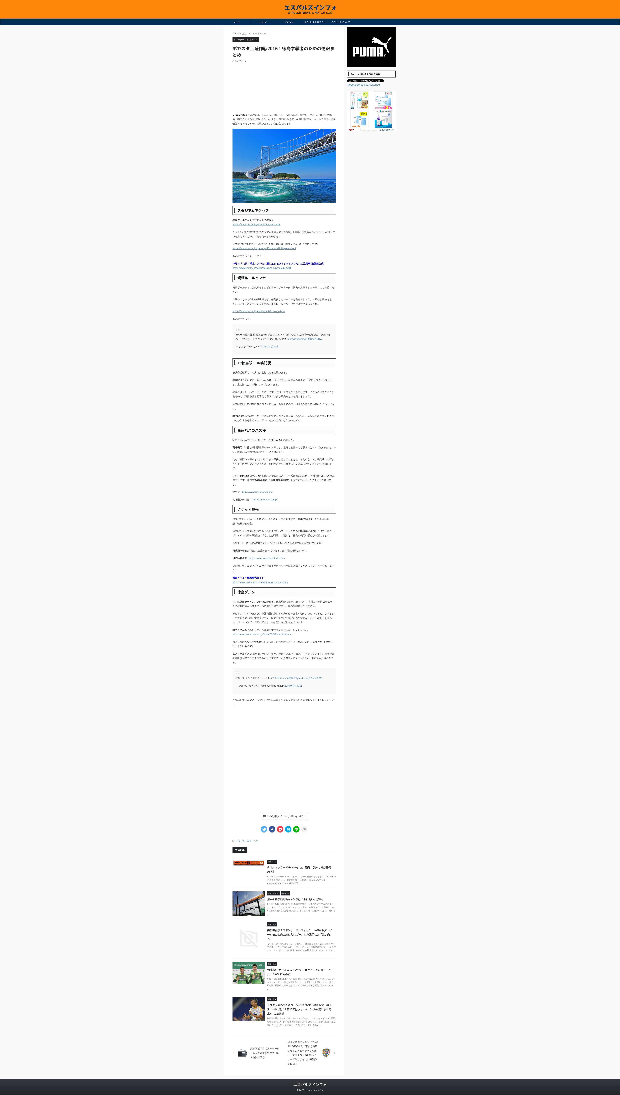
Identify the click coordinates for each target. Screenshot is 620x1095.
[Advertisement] (284, 86)
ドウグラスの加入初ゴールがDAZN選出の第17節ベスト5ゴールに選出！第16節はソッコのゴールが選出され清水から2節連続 (299, 1009)
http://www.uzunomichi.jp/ (257, 492)
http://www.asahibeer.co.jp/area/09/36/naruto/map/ (261, 634)
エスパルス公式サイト (314, 22)
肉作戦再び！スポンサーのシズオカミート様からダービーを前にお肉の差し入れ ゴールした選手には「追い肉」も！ (299, 935)
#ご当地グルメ (278, 678)
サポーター (241, 841)
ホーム (237, 22)
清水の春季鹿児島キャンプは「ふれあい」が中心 (295, 899)
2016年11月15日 (270, 346)
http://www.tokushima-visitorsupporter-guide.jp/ (260, 582)
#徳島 (290, 678)
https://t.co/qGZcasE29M (308, 678)
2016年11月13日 (293, 685)
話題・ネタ (252, 841)
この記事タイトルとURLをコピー (286, 816)
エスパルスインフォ (310, 1084)
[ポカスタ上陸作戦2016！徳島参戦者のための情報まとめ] (288, 829)
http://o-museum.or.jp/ (265, 499)
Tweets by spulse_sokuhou (363, 84)
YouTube (289, 22)
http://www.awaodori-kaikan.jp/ (267, 558)
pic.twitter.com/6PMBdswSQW (304, 338)
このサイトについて (340, 22)
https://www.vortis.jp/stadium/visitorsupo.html (258, 311)
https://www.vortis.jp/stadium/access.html (256, 224)
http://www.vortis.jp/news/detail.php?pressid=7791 (261, 267)
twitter (263, 22)
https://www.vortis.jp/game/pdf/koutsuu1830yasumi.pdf (264, 248)
